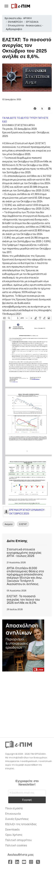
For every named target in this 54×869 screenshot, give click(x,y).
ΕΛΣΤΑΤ (23, 524)
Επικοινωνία (13, 813)
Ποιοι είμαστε (14, 808)
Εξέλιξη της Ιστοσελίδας (21, 824)
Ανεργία (8, 524)
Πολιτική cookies (16, 845)
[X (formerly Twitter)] (42, 108)
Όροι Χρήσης (13, 834)
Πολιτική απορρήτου (18, 840)
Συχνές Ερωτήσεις (17, 819)
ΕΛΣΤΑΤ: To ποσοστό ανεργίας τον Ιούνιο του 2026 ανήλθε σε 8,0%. (23, 599)
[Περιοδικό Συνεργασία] (27, 645)
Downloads (12, 829)
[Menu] (5, 6)
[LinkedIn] (49, 108)
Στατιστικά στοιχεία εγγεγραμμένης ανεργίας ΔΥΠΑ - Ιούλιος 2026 (24, 552)
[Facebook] (35, 108)
